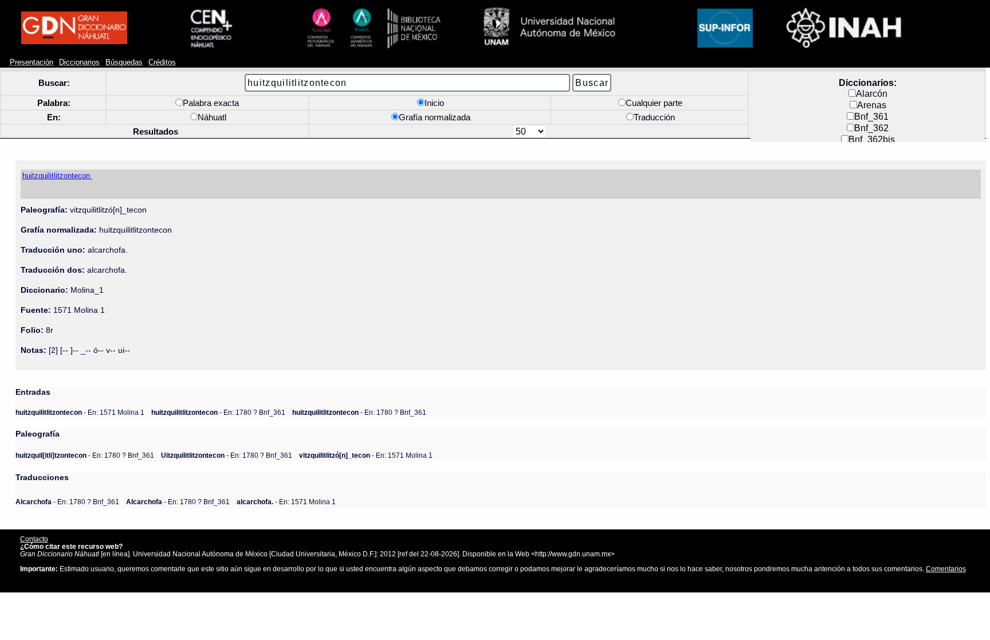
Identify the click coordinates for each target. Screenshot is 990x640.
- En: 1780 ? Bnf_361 (218, 412)
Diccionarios (79, 62)
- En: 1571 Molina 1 (79, 412)
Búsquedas (124, 62)
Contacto (34, 539)
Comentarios (946, 568)
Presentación (31, 62)
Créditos (162, 62)
